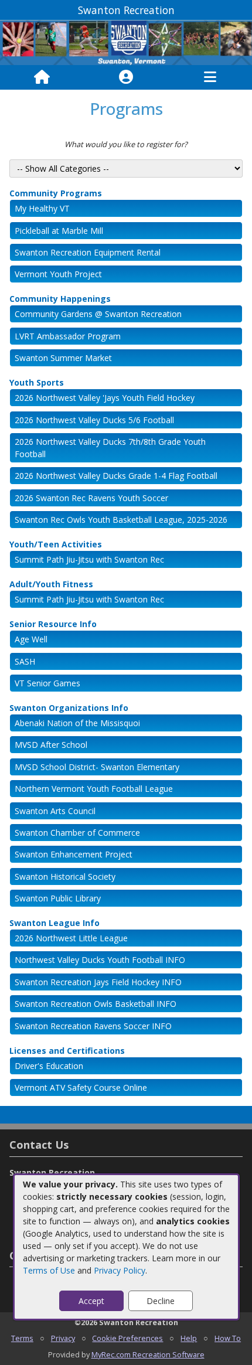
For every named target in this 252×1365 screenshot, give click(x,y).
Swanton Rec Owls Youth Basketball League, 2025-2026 (121, 519)
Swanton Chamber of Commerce (77, 832)
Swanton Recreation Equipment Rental (88, 252)
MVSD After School (51, 744)
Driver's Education (49, 1065)
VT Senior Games (47, 683)
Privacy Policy (119, 1270)
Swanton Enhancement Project (73, 854)
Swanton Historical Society (65, 876)
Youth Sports (36, 382)
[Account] (126, 77)
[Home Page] (42, 77)
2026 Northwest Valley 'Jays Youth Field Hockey (105, 397)
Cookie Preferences (127, 1338)
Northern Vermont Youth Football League (94, 788)
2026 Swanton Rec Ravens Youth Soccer (91, 497)
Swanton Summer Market (63, 357)
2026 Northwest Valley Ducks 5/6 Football (94, 420)
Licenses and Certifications (67, 1050)
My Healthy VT (42, 208)
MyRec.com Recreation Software (148, 1354)
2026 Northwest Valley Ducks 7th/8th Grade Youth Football (110, 447)
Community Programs (55, 193)
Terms (22, 1338)
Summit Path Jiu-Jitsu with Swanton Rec (89, 559)
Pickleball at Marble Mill (59, 230)
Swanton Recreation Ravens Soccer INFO (93, 1026)
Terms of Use (49, 1270)
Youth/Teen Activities (55, 544)
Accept (91, 1300)
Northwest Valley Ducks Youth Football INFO (100, 959)
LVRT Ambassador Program (68, 336)
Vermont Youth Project (58, 274)
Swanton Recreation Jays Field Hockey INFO (98, 982)
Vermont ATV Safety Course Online (81, 1087)
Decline (161, 1300)
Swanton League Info (54, 922)
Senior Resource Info (53, 623)
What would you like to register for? (126, 144)
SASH (25, 661)
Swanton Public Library (58, 898)
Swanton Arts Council (55, 810)
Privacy (63, 1338)
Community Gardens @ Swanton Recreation (98, 313)
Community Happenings (60, 298)
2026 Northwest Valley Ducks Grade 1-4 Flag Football (116, 475)
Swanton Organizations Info (68, 707)
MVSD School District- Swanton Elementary (97, 766)
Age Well (31, 639)
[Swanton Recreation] (126, 41)
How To (227, 1338)
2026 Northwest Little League (71, 938)
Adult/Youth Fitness (51, 584)
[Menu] (210, 77)
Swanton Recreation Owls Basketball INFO (95, 1003)
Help (189, 1338)
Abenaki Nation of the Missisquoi (77, 723)
